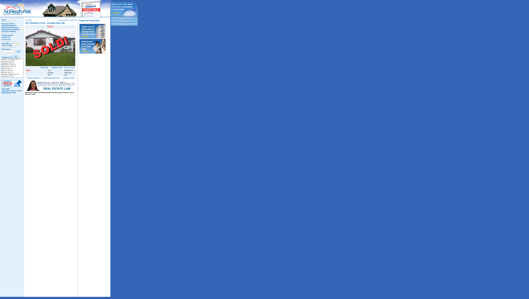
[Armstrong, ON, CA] (12, 61)
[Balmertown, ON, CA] (12, 67)
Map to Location (69, 67)
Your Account (7, 45)
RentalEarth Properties (13, 30)
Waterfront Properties (10, 28)
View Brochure (7, 35)
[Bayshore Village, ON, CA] (12, 74)
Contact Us (6, 37)
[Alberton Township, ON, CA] (12, 59)
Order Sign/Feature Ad (51, 78)
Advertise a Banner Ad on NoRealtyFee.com (12, 92)
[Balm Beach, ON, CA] (12, 65)
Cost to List (6, 39)
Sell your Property (9, 31)
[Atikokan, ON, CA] (12, 63)
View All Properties (9, 26)
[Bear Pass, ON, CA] (12, 76)
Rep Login (6, 89)
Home (4, 20)
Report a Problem (33, 78)
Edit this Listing (69, 78)
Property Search (8, 24)
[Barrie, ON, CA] (12, 69)
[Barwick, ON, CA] (12, 71)
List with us (10, 44)
